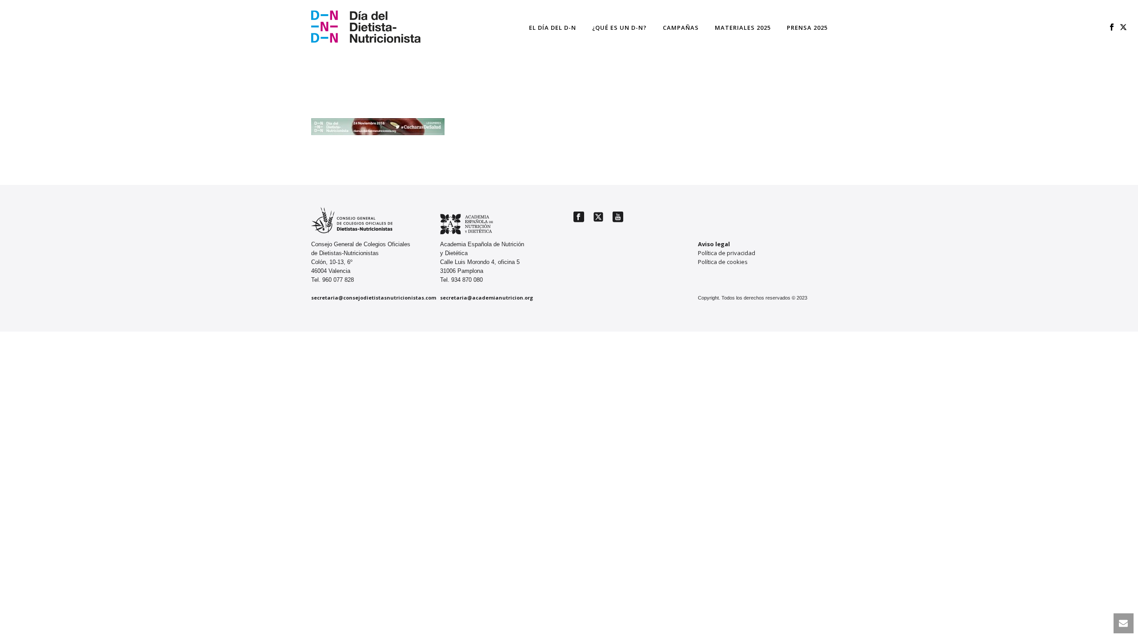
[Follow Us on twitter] (598, 217)
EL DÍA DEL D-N (552, 28)
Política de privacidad (726, 253)
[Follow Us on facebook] (578, 217)
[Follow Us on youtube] (618, 217)
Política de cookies (723, 262)
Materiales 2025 (743, 28)
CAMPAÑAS (681, 28)
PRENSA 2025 (807, 28)
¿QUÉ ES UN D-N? (619, 28)
